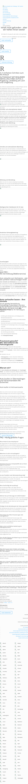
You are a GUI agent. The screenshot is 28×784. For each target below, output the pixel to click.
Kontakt (4, 22)
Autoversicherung (7, 20)
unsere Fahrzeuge (7, 435)
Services (5, 19)
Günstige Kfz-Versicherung (22, 636)
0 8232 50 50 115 (8, 602)
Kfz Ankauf (5, 9)
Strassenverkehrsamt (23, 629)
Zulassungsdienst (7, 14)
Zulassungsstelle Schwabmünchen (11, 17)
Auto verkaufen (6, 40)
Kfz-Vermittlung (6, 12)
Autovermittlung (6, 62)
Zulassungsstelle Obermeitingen (10, 16)
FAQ (4, 24)
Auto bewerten (6, 613)
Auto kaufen (5, 11)
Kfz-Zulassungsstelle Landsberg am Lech (18, 632)
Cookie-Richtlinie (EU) (23, 638)
